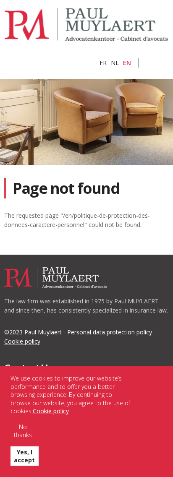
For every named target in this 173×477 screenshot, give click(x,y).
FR (103, 63)
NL (115, 63)
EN (127, 63)
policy (22, 341)
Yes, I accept (24, 456)
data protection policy (109, 332)
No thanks (23, 431)
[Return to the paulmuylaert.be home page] (86, 25)
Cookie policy (51, 411)
